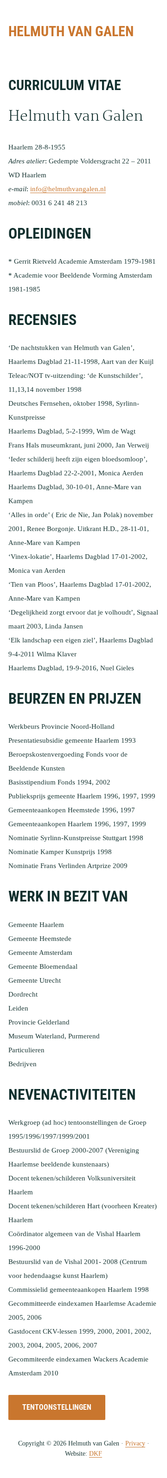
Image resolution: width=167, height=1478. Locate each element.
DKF (95, 1453)
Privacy (135, 1443)
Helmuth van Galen (71, 31)
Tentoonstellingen (56, 1407)
